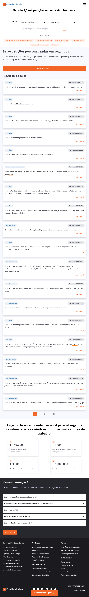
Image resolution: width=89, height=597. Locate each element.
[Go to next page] (58, 414)
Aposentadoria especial (11, 563)
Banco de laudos (38, 550)
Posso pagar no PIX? (11, 510)
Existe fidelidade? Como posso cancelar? (18, 523)
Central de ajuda (67, 565)
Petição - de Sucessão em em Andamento (28, 154)
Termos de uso (66, 572)
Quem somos (66, 562)
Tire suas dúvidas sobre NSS (42, 572)
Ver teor (79, 90)
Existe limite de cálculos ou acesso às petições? (20, 497)
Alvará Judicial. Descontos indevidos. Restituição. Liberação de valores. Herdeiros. (35, 308)
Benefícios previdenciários (70, 547)
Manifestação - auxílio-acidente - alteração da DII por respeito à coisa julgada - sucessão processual (41, 230)
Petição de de (18, 104)
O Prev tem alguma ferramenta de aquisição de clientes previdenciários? (29, 503)
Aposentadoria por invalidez (13, 567)
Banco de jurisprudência (40, 554)
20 (54, 414)
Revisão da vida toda (10, 550)
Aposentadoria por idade (12, 570)
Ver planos (8, 532)
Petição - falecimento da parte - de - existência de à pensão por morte (44, 87)
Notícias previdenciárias (40, 575)
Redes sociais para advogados (42, 547)
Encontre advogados (39, 569)
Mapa (63, 569)
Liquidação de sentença (11, 554)
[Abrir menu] (84, 4)
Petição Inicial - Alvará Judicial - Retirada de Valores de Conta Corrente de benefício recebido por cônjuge (44, 403)
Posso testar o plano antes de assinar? (17, 516)
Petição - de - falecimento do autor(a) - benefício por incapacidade (38, 121)
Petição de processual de (23, 138)
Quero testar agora (43, 68)
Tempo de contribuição (11, 560)
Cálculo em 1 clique (10, 547)
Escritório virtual (38, 560)
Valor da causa (8, 557)
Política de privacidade (69, 575)
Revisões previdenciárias (70, 550)
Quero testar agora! (43, 592)
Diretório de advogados (40, 557)
